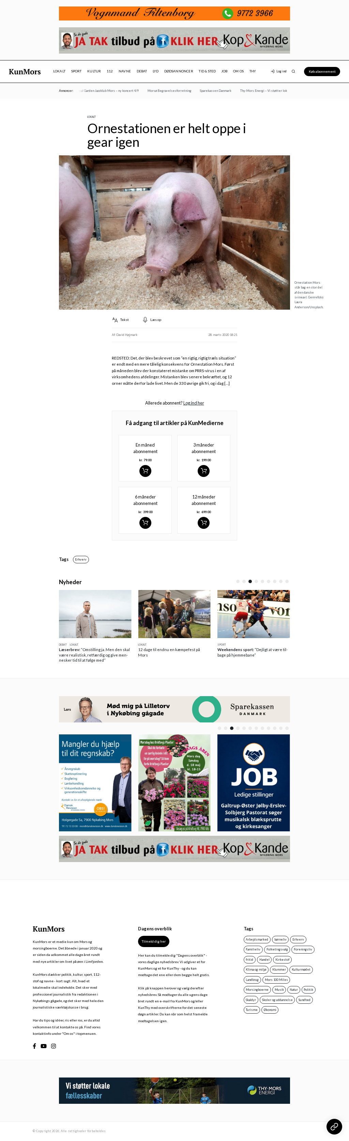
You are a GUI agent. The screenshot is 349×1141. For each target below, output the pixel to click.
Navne (125, 71)
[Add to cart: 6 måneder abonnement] (145, 523)
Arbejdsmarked (257, 939)
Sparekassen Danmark (208, 91)
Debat (142, 71)
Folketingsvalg (277, 949)
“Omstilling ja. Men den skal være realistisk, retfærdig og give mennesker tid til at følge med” (94, 654)
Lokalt (59, 71)
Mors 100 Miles (276, 980)
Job (225, 71)
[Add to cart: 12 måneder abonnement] (204, 523)
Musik (279, 989)
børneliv (280, 939)
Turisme (252, 1010)
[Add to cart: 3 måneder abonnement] (204, 471)
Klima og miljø (256, 969)
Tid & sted (207, 71)
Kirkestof (282, 959)
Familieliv (253, 949)
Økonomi (270, 1010)
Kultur (94, 71)
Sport (76, 71)
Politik (308, 989)
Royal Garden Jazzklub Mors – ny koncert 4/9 (99, 91)
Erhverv (81, 559)
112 (110, 71)
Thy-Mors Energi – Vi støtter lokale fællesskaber (268, 91)
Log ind (281, 71)
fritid (249, 959)
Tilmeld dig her (154, 941)
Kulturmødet (301, 969)
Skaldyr (251, 1000)
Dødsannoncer (178, 71)
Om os (238, 71)
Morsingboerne (257, 989)
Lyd (155, 71)
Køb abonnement (322, 71)
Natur (294, 989)
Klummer (279, 969)
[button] (238, 581)
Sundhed (304, 1000)
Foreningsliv (303, 949)
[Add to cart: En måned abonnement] (145, 471)
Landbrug (252, 980)
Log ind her (193, 403)
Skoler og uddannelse (277, 1000)
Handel (264, 959)
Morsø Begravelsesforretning (161, 91)
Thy (252, 71)
